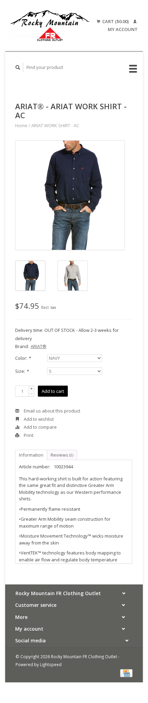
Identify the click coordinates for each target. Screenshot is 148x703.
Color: (23, 358)
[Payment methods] (126, 673)
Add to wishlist (38, 419)
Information (31, 455)
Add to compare (40, 427)
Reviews (62, 455)
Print (28, 435)
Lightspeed (51, 664)
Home (21, 125)
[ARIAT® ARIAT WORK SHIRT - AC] (70, 195)
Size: (22, 371)
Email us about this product (51, 411)
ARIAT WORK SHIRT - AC (55, 125)
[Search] (18, 67)
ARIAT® (38, 346)
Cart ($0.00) (115, 21)
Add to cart (53, 391)
